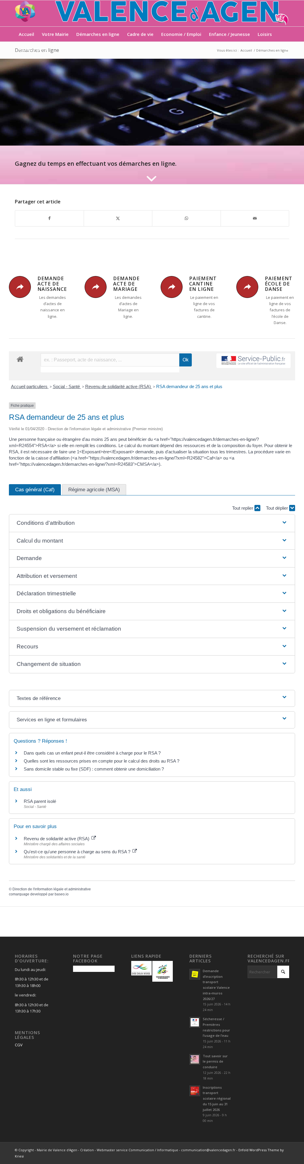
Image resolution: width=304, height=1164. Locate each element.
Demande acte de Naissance (52, 283)
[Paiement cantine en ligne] (172, 287)
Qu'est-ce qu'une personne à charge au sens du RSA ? (78, 851)
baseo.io (62, 894)
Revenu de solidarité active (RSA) (118, 386)
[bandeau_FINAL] (152, 13)
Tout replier (243, 508)
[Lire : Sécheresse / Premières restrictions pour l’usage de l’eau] (194, 1022)
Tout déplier (277, 508)
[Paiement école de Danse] (247, 287)
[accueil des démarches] (20, 358)
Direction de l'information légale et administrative (51, 889)
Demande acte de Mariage (126, 283)
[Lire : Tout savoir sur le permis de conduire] (194, 1059)
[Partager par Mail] (255, 218)
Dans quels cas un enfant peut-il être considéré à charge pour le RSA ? (92, 752)
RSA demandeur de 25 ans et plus (189, 386)
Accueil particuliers (30, 386)
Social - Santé (67, 386)
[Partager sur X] (118, 218)
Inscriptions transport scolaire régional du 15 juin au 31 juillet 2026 (217, 1098)
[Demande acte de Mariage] (96, 287)
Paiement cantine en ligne (203, 283)
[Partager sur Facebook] (49, 218)
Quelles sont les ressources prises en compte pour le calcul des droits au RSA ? (101, 760)
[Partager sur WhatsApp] (186, 218)
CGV (19, 1044)
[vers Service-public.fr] (253, 360)
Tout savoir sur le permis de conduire (215, 1061)
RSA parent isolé (40, 801)
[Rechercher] (285, 49)
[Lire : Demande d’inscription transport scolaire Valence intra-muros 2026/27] (194, 974)
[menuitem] (26, 34)
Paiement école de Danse (278, 283)
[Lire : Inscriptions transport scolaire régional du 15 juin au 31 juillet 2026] (194, 1090)
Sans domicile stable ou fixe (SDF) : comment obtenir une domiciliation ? (94, 768)
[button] (152, 523)
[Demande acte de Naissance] (20, 287)
